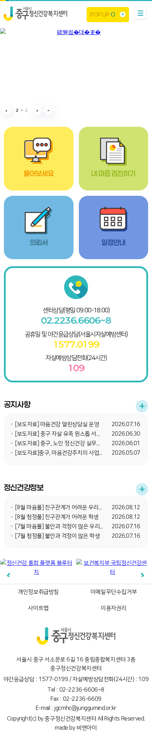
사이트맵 (38, 608)
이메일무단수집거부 (113, 592)
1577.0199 (76, 344)
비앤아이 (86, 728)
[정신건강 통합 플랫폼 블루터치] (36, 568)
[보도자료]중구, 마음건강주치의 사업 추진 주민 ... (70, 453)
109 (76, 368)
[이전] (9, 575)
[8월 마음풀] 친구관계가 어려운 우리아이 (62, 507)
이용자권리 (114, 608)
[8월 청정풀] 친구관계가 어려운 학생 (57, 517)
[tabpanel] (36, 568)
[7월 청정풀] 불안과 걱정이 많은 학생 (57, 536)
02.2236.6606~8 (76, 320)
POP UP (102, 14)
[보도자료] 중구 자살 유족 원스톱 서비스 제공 (66, 434)
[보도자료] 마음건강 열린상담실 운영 (57, 424)
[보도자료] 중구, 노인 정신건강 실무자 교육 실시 (69, 443)
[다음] (142, 575)
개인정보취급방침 (38, 592)
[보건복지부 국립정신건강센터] (112, 568)
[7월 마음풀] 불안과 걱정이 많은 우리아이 (62, 526)
